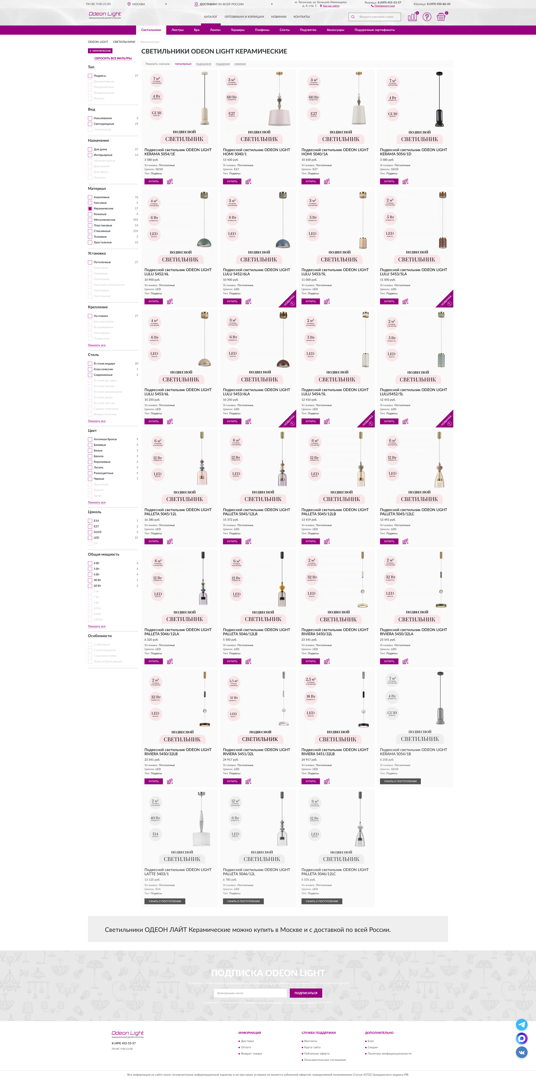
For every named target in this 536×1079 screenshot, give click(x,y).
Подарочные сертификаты (375, 30)
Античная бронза (105, 439)
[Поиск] (353, 17)
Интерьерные (103, 155)
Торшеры (238, 30)
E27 (96, 526)
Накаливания (103, 118)
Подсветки (308, 30)
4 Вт (96, 563)
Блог (371, 1041)
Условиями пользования (301, 1002)
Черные (99, 478)
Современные (103, 375)
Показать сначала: (158, 63)
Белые (98, 450)
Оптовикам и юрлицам (244, 16)
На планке (101, 316)
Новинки (278, 16)
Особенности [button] (100, 636)
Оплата (246, 1047)
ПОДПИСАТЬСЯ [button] (306, 993)
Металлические (104, 219)
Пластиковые (103, 225)
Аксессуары (335, 30)
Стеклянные (102, 231)
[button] (383, 5)
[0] (441, 17)
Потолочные (102, 262)
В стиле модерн (104, 363)
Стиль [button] (93, 355)
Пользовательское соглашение (325, 1060)
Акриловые (101, 197)
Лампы (215, 30)
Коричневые (102, 461)
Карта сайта (312, 1047)
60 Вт (97, 585)
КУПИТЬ (154, 181)
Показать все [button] (97, 345)
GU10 (97, 532)
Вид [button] (91, 109)
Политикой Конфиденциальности (264, 1002)
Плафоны (262, 30)
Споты (285, 30)
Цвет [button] (92, 431)
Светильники (151, 30)
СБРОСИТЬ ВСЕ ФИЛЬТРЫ (113, 58)
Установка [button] (97, 253)
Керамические (103, 208)
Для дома (100, 149)
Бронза (98, 456)
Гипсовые (100, 203)
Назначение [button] (98, 141)
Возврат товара (251, 1053)
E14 (96, 520)
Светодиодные (104, 123)
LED (96, 537)
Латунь (98, 467)
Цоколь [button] (94, 512)
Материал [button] (97, 189)
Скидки (373, 1047)
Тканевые (100, 236)
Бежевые (100, 445)
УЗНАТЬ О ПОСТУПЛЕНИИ (400, 781)
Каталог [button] (211, 16)
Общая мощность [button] (103, 554)
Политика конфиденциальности (389, 1053)
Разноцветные (103, 473)
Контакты (302, 16)
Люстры (177, 30)
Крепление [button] (98, 307)
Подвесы (100, 75)
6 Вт (96, 574)
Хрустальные (103, 242)
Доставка (247, 1041)
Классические (103, 369)
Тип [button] (91, 67)
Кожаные (100, 214)
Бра (197, 30)
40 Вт (97, 580)
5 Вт (96, 569)
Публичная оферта (317, 1053)
